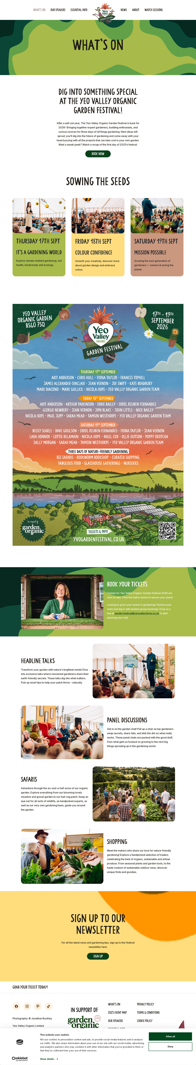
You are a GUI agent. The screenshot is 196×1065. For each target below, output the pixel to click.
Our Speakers (58, 10)
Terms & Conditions (148, 1012)
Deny (170, 1046)
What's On (39, 10)
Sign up (98, 956)
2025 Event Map (117, 1012)
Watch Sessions (154, 10)
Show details (47, 1059)
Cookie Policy (144, 1021)
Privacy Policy (145, 1004)
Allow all (170, 1036)
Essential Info (79, 10)
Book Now (98, 153)
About (135, 10)
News (124, 10)
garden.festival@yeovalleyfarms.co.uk (137, 613)
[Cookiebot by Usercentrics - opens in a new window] (19, 1059)
